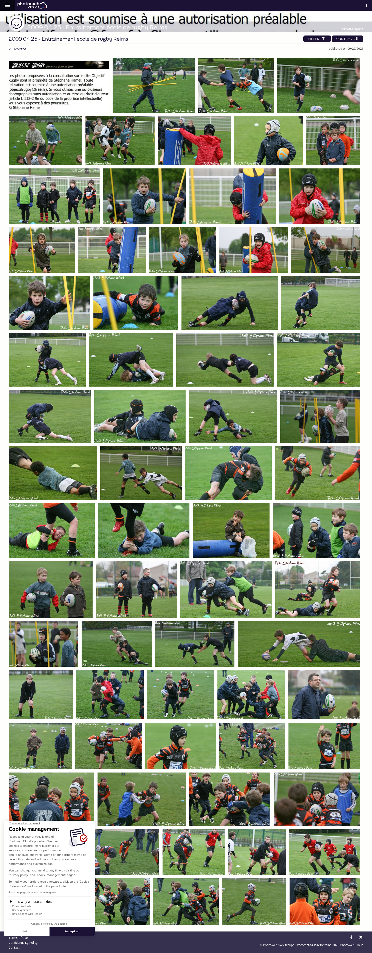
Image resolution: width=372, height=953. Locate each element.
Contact (14, 947)
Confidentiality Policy (23, 943)
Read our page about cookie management (33, 892)
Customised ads (21, 906)
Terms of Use (18, 938)
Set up (26, 931)
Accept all (72, 931)
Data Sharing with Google (27, 914)
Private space (352, 29)
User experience (21, 910)
